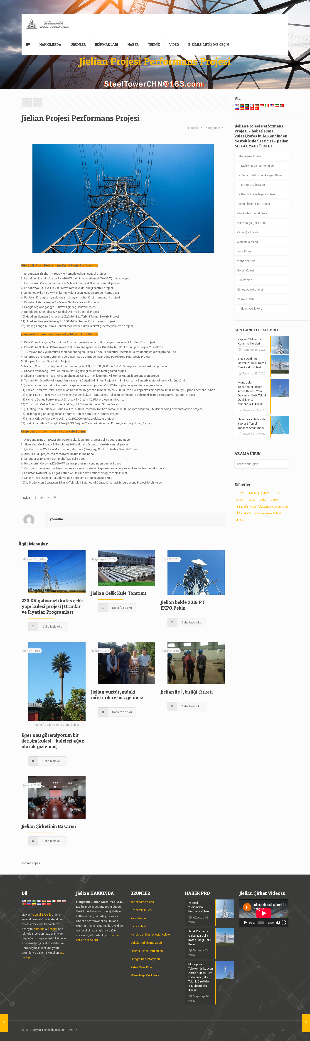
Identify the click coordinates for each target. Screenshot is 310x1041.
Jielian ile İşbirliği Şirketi (187, 692)
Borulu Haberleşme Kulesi (258, 194)
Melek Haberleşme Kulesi (257, 165)
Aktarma (39, 929)
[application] (263, 913)
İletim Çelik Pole (251, 308)
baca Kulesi (244, 251)
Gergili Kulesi (245, 270)
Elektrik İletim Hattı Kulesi (253, 203)
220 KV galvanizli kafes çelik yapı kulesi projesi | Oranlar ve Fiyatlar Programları (52, 606)
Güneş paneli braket (250, 289)
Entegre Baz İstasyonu (145, 959)
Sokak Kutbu (245, 299)
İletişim (52, 929)
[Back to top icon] (283, 1030)
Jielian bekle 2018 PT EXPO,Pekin (183, 605)
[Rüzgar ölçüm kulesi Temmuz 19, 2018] (306, 1023)
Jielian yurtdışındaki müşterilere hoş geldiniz (117, 694)
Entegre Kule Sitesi (253, 184)
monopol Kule (246, 261)
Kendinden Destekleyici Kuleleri (150, 934)
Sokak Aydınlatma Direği (146, 942)
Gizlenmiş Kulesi (247, 242)
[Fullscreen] (283, 922)
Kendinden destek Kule (252, 213)
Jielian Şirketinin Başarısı (49, 826)
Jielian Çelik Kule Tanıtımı (118, 593)
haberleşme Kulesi (249, 156)
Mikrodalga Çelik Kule (251, 223)
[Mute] (278, 922)
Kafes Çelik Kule (247, 232)
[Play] (245, 922)
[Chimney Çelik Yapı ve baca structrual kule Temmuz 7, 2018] (4, 1023)
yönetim (56, 519)
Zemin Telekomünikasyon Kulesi (262, 175)
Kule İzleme (244, 280)
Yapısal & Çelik (41, 914)
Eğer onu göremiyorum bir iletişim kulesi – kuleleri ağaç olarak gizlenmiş (53, 740)
